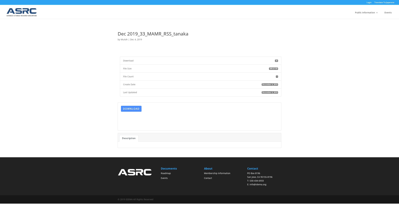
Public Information (365, 12)
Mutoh (124, 39)
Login (369, 3)
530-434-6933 (257, 180)
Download (131, 108)
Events (388, 12)
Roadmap (166, 173)
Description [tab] (129, 138)
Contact (208, 178)
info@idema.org (258, 184)
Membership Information (217, 173)
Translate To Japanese (384, 2)
